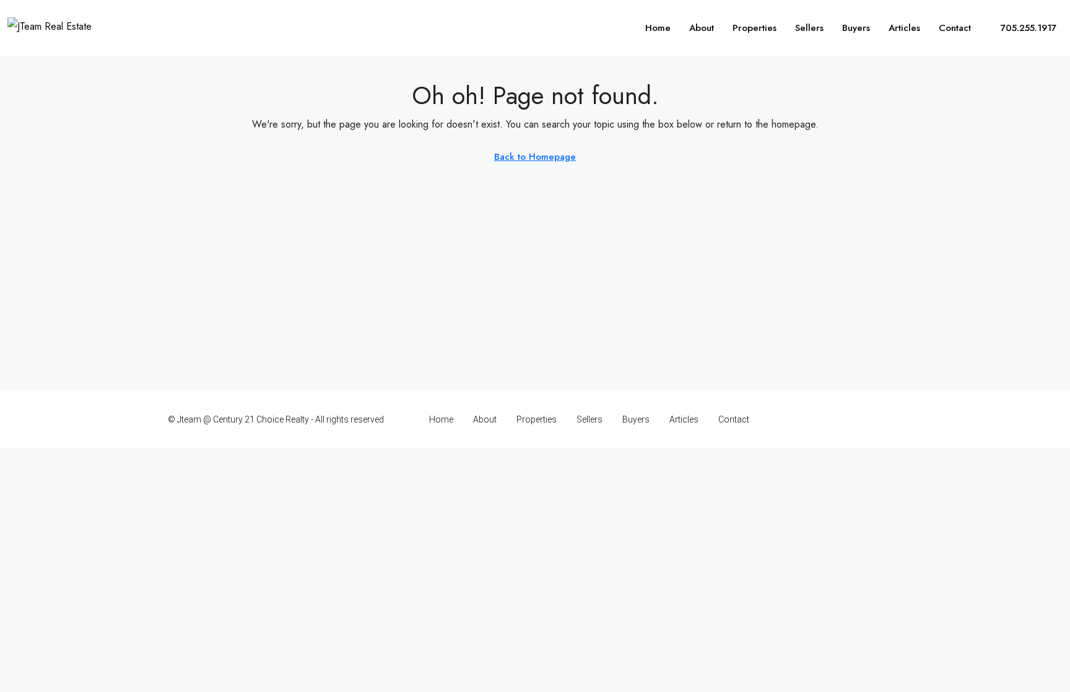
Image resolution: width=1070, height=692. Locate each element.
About (701, 28)
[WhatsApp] (891, 419)
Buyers (856, 28)
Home (658, 28)
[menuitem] (1021, 28)
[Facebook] (805, 419)
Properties (754, 28)
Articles (904, 28)
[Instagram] (826, 419)
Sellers (809, 28)
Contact (955, 28)
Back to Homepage (535, 157)
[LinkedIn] (848, 419)
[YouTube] (870, 419)
